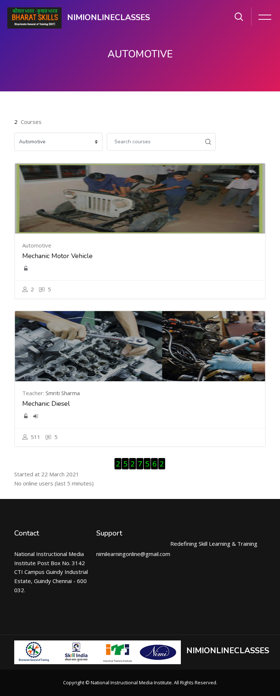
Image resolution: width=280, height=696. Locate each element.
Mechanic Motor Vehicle (57, 255)
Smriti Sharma (63, 393)
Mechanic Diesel (46, 403)
